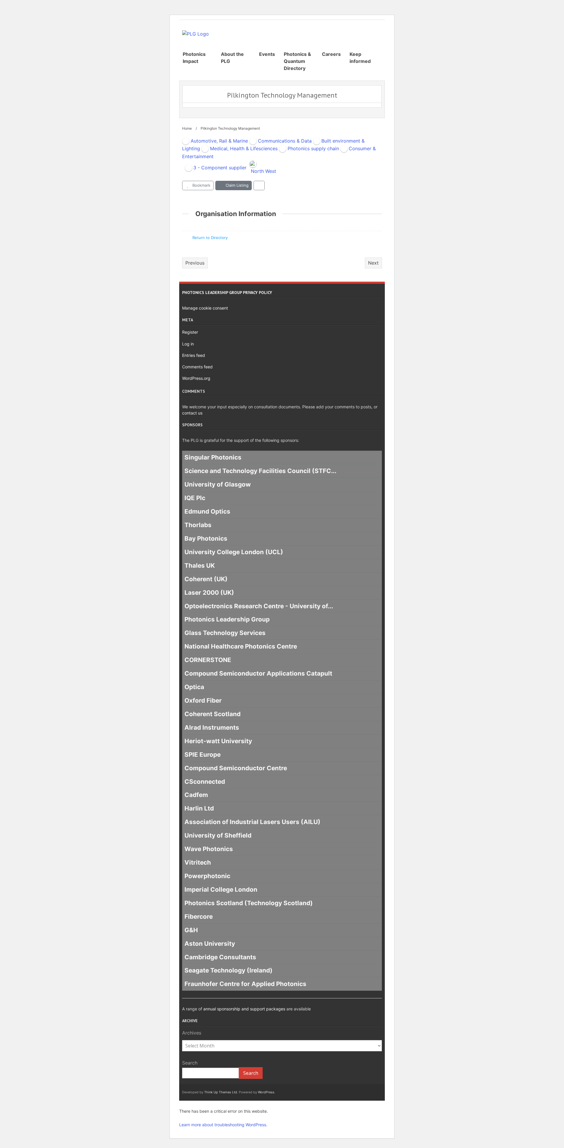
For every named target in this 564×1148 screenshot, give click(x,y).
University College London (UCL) (233, 552)
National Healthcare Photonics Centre (240, 646)
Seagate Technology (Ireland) (228, 970)
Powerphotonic (207, 876)
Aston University (209, 943)
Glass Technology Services (225, 633)
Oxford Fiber (203, 700)
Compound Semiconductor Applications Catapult (258, 673)
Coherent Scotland (212, 714)
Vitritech (197, 862)
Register (190, 332)
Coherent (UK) (206, 579)
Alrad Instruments (211, 727)
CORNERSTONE (207, 660)
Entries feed (193, 355)
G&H (191, 930)
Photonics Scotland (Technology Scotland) (248, 903)
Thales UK (199, 565)
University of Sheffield (217, 835)
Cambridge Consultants (220, 957)
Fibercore (198, 916)
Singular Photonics (212, 457)
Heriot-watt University (218, 741)
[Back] (259, 185)
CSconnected (204, 781)
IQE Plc (194, 498)
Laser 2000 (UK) (209, 592)
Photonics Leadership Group (227, 619)
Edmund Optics (207, 511)
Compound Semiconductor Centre (235, 768)
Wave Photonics (208, 849)
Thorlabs (198, 525)
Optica (194, 687)
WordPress (266, 1092)
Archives (191, 1033)
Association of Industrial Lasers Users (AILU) (252, 822)
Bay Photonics (205, 538)
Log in (188, 343)
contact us (192, 412)
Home (187, 128)
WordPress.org (196, 378)
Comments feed (197, 366)
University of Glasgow (217, 484)
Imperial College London (220, 889)
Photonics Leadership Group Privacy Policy (227, 292)
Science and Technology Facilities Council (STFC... (260, 471)
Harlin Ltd (199, 808)
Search (189, 1063)
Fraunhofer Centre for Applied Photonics (245, 984)
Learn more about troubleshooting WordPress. (223, 1124)
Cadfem (196, 795)
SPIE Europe (202, 754)
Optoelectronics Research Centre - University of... (258, 606)
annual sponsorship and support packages (244, 1008)
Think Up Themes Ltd (220, 1092)
